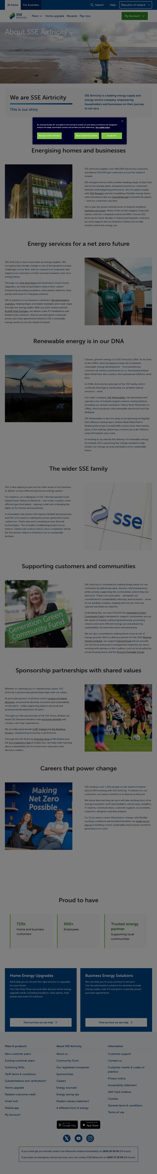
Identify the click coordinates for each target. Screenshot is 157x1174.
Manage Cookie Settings (49, 136)
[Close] (122, 121)
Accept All (111, 136)
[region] (80, 130)
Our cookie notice (103, 127)
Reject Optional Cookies (86, 136)
